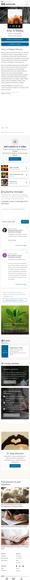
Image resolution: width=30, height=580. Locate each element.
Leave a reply (21, 245)
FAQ (2, 568)
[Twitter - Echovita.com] (19, 566)
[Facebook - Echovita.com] (16, 566)
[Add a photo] (13, 26)
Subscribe (14, 466)
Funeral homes (4, 558)
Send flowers (4, 560)
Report (8, 132)
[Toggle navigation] (27, 4)
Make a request (10, 382)
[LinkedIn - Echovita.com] (23, 566)
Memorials (18, 556)
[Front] (8, 4)
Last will (18, 562)
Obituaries (3, 556)
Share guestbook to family (14, 300)
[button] (7, 2)
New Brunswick (18, 36)
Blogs (17, 560)
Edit (3, 132)
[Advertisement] (15, 111)
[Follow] (6, 128)
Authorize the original (18, 132)
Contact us (3, 570)
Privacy (18, 570)
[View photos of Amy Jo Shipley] (15, 16)
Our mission (19, 558)
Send (24, 222)
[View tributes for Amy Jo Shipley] (16, 26)
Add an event (4, 343)
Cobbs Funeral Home (5, 93)
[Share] (11, 26)
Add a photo (14, 159)
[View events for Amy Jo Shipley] (19, 26)
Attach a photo (7, 222)
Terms (17, 568)
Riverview (11, 36)
